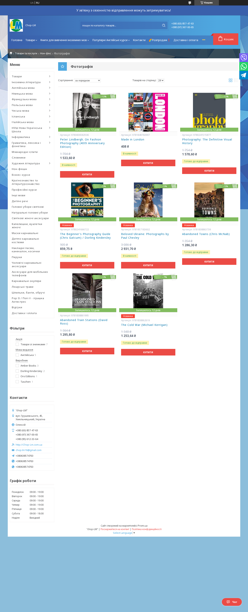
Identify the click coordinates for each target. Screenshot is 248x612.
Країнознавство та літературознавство (26, 182)
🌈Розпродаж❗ (159, 40)
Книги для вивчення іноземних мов (63, 40)
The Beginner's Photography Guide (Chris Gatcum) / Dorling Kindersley (85, 235)
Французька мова (24, 99)
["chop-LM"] (16, 25)
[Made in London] (148, 112)
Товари (30, 40)
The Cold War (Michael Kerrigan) (144, 325)
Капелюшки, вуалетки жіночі (27, 225)
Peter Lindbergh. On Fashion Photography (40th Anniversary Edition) (82, 143)
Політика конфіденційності (147, 529)
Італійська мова (23, 122)
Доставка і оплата (186, 40)
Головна (16, 40)
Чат (234, 601)
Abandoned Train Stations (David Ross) (84, 321)
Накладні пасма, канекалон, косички (26, 249)
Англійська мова (23, 88)
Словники (19, 157)
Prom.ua (142, 525)
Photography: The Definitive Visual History (207, 141)
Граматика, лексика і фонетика (26, 144)
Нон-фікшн (19, 169)
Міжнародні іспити (25, 152)
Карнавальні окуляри (26, 281)
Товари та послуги (26, 53)
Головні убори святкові (28, 206)
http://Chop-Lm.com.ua (29, 444)
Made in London (132, 139)
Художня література (26, 163)
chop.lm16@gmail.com (28, 450)
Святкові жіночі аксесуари (30, 218)
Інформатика (21, 137)
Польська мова (22, 105)
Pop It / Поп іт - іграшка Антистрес (28, 299)
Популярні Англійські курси (109, 40)
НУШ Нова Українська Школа (27, 129)
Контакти (139, 40)
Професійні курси (24, 189)
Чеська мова (20, 110)
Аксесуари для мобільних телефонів (30, 273)
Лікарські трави (23, 286)
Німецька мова (22, 93)
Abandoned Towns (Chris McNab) (206, 234)
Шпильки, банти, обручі (28, 292)
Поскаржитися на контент (115, 529)
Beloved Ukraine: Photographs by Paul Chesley (145, 235)
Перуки (17, 257)
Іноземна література (26, 82)
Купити (87, 174)
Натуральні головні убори (30, 212)
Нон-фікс (45, 53)
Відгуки (17, 307)
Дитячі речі (20, 201)
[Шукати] (164, 25)
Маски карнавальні (25, 233)
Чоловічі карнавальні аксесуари (26, 264)
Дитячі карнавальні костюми (25, 240)
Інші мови (18, 195)
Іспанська (18, 116)
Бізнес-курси (21, 174)
